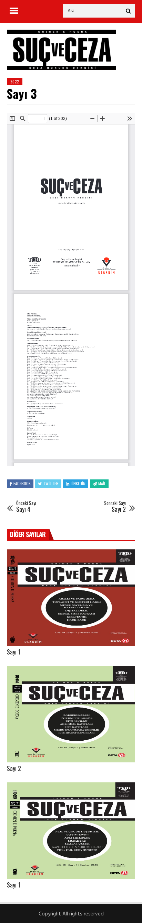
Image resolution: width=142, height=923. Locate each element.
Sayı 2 (115, 506)
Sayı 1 (13, 651)
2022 (14, 81)
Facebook (22, 483)
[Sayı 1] (71, 597)
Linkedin (78, 483)
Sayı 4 (26, 506)
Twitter (51, 483)
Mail (102, 483)
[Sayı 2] (71, 714)
